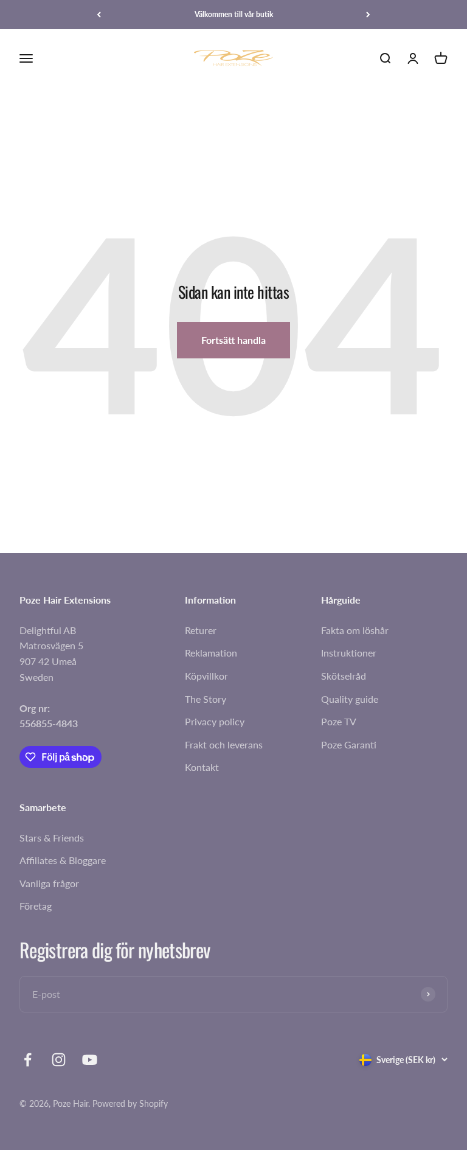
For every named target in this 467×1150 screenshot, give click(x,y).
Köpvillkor (206, 675)
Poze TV (338, 721)
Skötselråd (343, 675)
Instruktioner (348, 652)
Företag (35, 905)
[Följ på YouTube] (89, 1059)
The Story (205, 699)
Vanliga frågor (49, 883)
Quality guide (349, 699)
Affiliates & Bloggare (62, 860)
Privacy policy (214, 721)
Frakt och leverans (224, 744)
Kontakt (202, 767)
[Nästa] (368, 15)
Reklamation (211, 652)
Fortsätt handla (233, 340)
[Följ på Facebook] (27, 1059)
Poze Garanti (348, 744)
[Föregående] (99, 15)
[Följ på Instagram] (58, 1059)
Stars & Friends (51, 837)
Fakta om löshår (355, 630)
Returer (200, 630)
